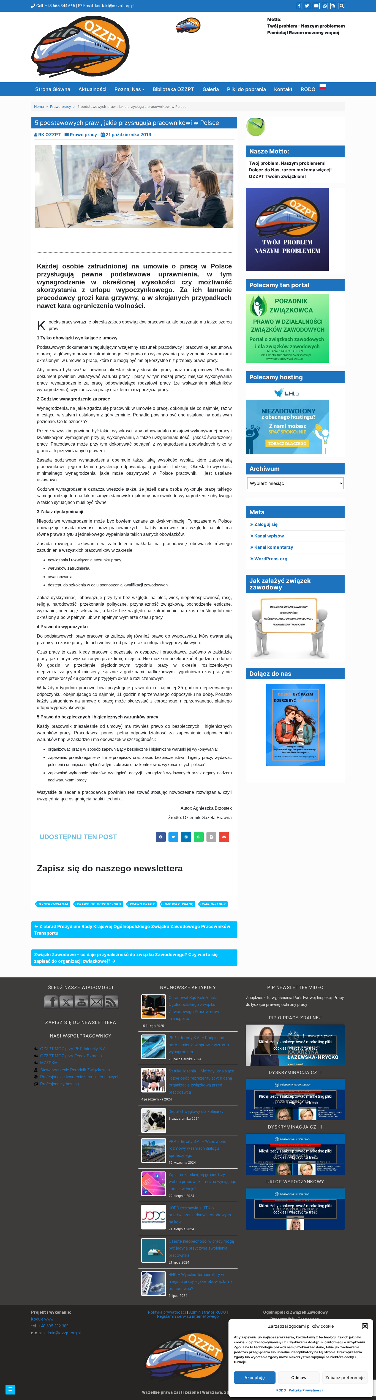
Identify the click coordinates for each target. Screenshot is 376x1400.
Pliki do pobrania (246, 89)
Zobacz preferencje (345, 1377)
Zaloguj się (266, 524)
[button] (365, 1326)
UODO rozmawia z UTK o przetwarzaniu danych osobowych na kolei (200, 1215)
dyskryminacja (53, 904)
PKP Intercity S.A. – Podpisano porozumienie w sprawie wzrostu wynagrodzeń (199, 1044)
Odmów (298, 1377)
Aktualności (92, 89)
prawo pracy (142, 904)
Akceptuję (254, 1377)
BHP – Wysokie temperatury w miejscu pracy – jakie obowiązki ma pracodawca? (201, 1281)
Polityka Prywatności (306, 1390)
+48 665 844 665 (60, 5)
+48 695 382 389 (54, 1326)
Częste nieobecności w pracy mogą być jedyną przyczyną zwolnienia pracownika (201, 1248)
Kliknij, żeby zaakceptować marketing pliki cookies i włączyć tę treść (295, 1045)
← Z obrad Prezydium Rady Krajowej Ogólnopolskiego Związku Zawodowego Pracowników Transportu (132, 930)
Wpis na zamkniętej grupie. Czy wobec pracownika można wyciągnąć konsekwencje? (202, 1181)
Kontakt (283, 89)
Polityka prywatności (167, 1312)
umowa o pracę (178, 904)
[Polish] (323, 86)
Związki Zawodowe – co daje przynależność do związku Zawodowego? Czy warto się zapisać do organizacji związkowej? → (126, 958)
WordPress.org (270, 558)
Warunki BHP (214, 904)
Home (39, 107)
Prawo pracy (60, 107)
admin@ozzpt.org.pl (62, 1332)
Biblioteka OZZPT (173, 89)
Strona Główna (52, 89)
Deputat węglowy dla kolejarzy (196, 1111)
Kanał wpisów (269, 536)
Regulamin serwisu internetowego (188, 1316)
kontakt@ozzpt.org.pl (114, 5)
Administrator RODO (207, 1312)
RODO (281, 1390)
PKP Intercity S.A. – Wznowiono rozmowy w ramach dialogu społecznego (198, 1148)
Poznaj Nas (128, 89)
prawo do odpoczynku (99, 904)
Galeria (211, 89)
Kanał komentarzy (273, 547)
